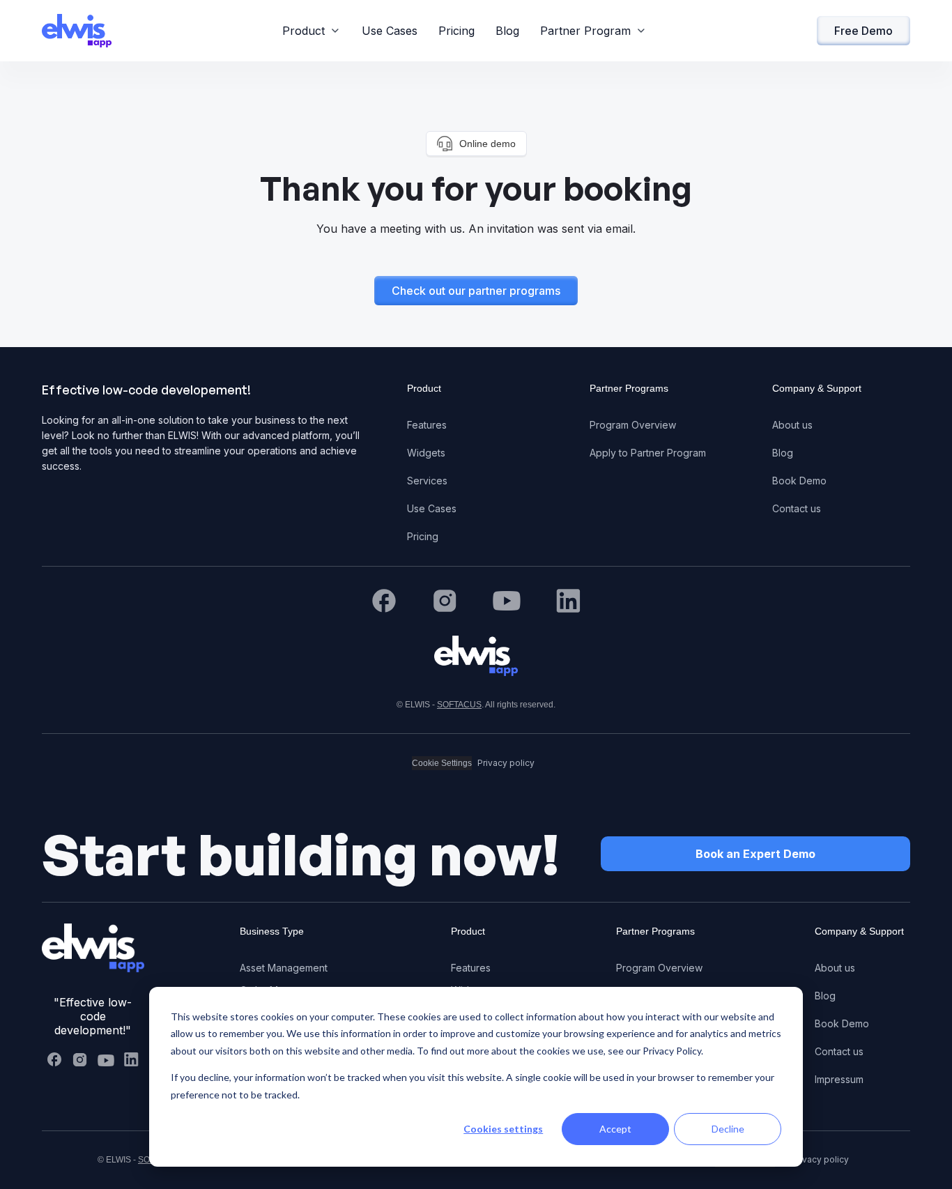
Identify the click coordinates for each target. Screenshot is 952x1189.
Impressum (839, 1079)
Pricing (456, 31)
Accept (615, 1129)
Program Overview (633, 425)
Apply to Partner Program (648, 453)
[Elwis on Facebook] (54, 1059)
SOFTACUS (459, 704)
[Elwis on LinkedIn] (131, 1059)
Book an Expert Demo (755, 854)
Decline (728, 1129)
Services (427, 480)
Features (427, 425)
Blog (507, 31)
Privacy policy (506, 763)
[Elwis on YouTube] (106, 1059)
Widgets (426, 453)
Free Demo (863, 31)
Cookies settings (503, 1129)
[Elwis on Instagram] (80, 1060)
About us (792, 425)
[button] (311, 30)
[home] (77, 30)
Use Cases (389, 31)
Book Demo (799, 480)
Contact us (796, 508)
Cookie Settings (442, 763)
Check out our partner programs (476, 291)
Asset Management (284, 968)
